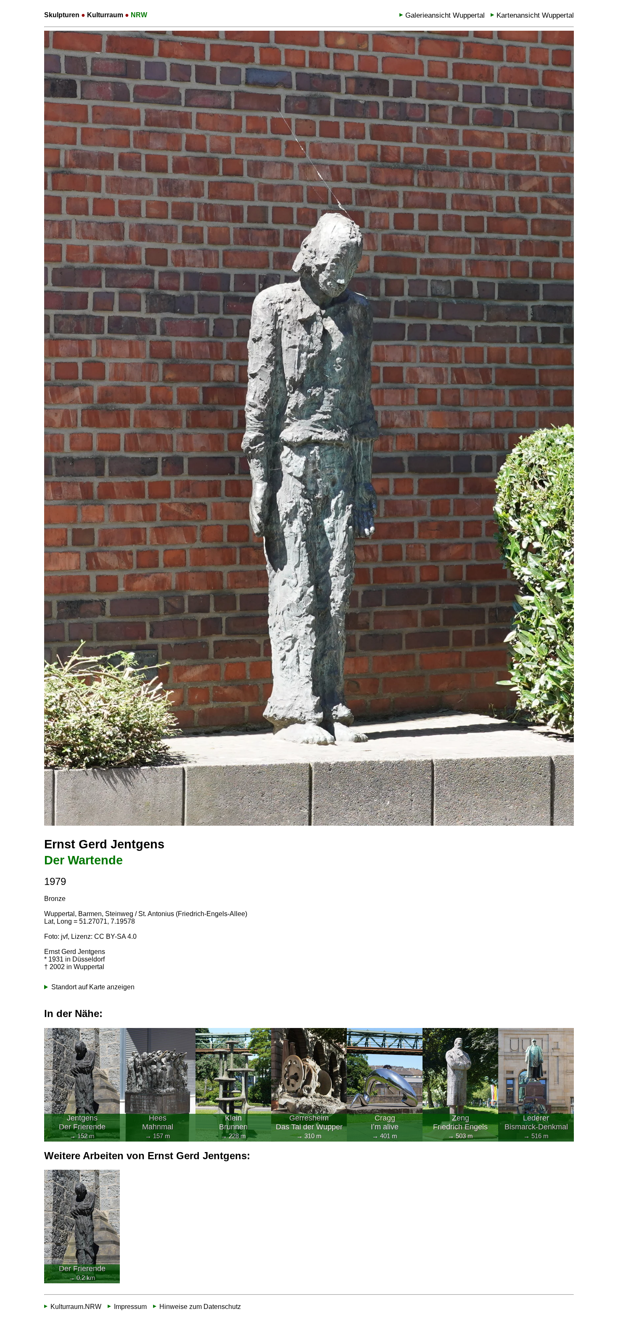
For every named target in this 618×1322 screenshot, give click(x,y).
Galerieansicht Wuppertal (445, 15)
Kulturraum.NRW (75, 1306)
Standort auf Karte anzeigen (93, 987)
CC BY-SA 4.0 (115, 936)
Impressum (130, 1306)
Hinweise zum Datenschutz (200, 1306)
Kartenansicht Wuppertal (535, 15)
